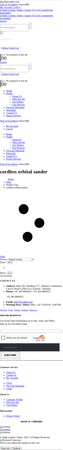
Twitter (10, 310)
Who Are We (18, 99)
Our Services (18, 104)
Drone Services (13, 115)
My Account (12, 126)
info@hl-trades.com (23, 302)
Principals (11, 110)
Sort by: (4, 259)
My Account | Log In (10, 7)
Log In (9, 129)
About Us (17, 96)
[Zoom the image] (31, 429)
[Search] (30, 26)
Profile (9, 93)
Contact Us (11, 113)
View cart (5, 448)
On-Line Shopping (15, 107)
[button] (3, 21)
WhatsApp (33, 310)
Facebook (3, 310)
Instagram (24, 310)
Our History (18, 102)
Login (9, 388)
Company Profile (14, 399)
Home (9, 91)
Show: (3, 262)
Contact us (11, 375)
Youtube (17, 310)
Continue (16, 448)
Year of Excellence (9, 4)
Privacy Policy (13, 416)
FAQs (9, 383)
